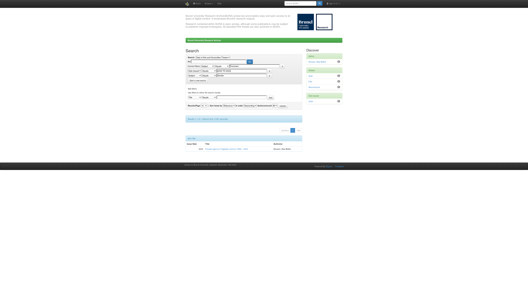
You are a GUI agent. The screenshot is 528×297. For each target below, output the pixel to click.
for (189, 61)
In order (239, 105)
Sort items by (216, 105)
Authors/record (264, 105)
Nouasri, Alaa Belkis (317, 61)
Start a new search (198, 80)
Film (310, 81)
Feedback (339, 166)
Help (219, 3)
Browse (208, 3)
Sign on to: (333, 3)
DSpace (328, 166)
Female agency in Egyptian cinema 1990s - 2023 (226, 149)
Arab (311, 76)
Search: (191, 57)
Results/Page (194, 105)
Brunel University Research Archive (204, 40)
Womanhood (314, 87)
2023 (311, 101)
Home (198, 3)
